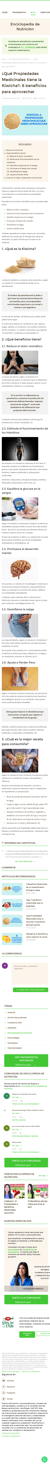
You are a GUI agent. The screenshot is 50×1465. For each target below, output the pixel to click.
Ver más (15, 1097)
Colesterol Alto (15, 1023)
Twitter (10, 1399)
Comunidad (13, 1250)
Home (4, 12)
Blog (33, 12)
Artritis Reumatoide (17, 1017)
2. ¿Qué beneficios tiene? (15, 153)
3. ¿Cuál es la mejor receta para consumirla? (23, 178)
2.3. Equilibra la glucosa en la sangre (22, 165)
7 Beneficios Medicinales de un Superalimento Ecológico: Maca (36, 887)
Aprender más (27, 1334)
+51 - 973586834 (28, 47)
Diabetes (12, 1028)
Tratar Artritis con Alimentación (25, 1104)
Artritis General (18, 1120)
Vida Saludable (15, 1048)
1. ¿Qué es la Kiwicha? (13, 150)
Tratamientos (19, 12)
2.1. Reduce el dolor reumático (20, 156)
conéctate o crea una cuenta (32, 990)
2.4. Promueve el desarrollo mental (22, 169)
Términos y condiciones (30, 1372)
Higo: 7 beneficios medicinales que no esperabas (34, 903)
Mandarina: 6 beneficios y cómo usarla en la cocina (37, 935)
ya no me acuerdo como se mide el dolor (26, 1126)
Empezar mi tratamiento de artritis (24, 1094)
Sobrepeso (13, 1043)
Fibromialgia (13, 1038)
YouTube (10, 1381)
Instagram (11, 1393)
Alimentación (16, 1142)
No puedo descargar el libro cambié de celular (28, 1110)
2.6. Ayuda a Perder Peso (17, 175)
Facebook (11, 1387)
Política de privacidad (10, 1372)
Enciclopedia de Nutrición (19, 59)
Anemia (11, 1012)
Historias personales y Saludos (25, 1136)
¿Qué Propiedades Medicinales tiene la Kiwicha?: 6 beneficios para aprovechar (35, 920)
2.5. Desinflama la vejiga (17, 172)
